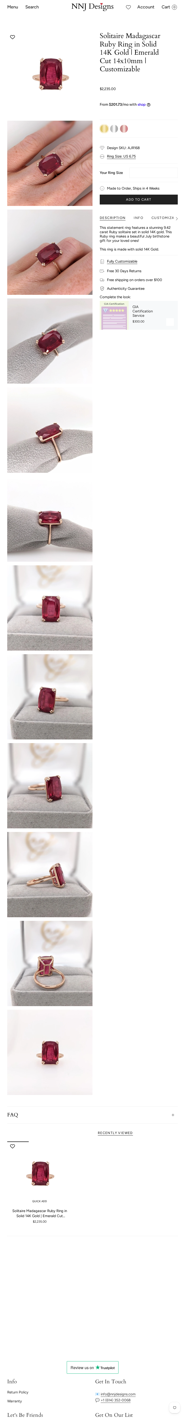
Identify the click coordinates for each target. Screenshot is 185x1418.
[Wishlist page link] (128, 7)
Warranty (14, 1401)
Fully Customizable (122, 261)
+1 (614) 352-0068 (116, 1400)
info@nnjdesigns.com (118, 1394)
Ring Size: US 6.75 (121, 156)
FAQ (12, 1115)
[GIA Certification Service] (114, 315)
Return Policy (17, 1392)
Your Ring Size (111, 173)
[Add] (170, 322)
